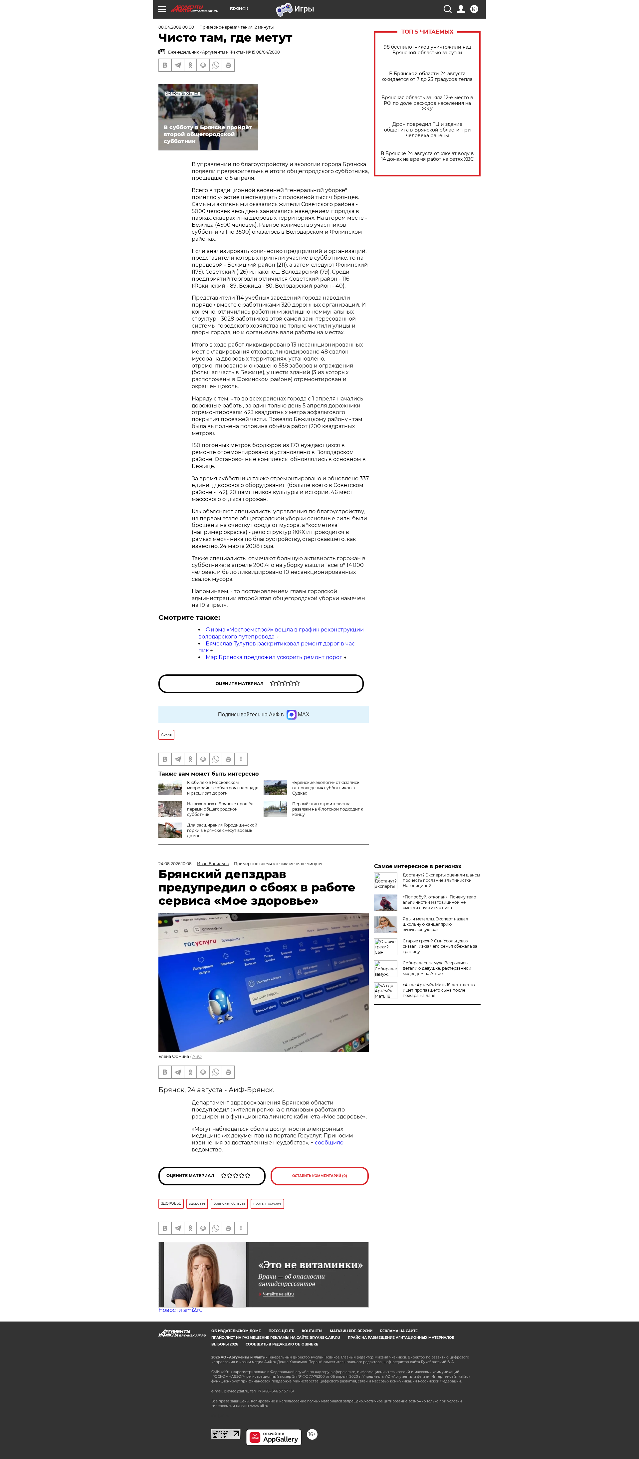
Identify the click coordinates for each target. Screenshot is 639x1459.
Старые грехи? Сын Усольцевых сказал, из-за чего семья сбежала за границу (440, 946)
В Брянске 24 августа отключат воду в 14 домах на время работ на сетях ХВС (427, 156)
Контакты (312, 1331)
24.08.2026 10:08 (175, 863)
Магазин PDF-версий (351, 1331)
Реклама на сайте (399, 1331)
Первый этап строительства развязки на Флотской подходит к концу (327, 809)
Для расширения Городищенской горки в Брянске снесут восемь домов (222, 830)
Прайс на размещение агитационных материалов (401, 1338)
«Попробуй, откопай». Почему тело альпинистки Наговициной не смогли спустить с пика (439, 902)
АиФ (197, 1056)
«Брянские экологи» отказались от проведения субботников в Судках (325, 788)
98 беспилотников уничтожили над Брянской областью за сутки (427, 50)
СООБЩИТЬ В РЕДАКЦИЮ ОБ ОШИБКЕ (282, 1344)
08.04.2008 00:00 (176, 27)
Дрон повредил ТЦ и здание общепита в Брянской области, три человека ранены (427, 130)
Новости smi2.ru (180, 1310)
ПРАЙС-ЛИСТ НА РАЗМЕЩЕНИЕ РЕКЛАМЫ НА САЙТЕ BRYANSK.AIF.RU (275, 1338)
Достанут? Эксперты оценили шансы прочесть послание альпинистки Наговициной (441, 880)
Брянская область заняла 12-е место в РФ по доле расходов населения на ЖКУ (427, 103)
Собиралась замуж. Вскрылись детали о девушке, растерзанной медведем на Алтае (437, 968)
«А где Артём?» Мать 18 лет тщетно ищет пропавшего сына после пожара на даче (439, 990)
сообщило (329, 1142)
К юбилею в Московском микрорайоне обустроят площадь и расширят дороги (222, 788)
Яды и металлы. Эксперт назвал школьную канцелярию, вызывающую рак (435, 924)
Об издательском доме (236, 1331)
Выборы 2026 (224, 1344)
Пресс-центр (281, 1331)
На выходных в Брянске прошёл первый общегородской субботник (220, 809)
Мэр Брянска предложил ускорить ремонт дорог (274, 657)
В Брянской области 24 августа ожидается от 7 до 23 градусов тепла (427, 76)
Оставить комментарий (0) (319, 1176)
